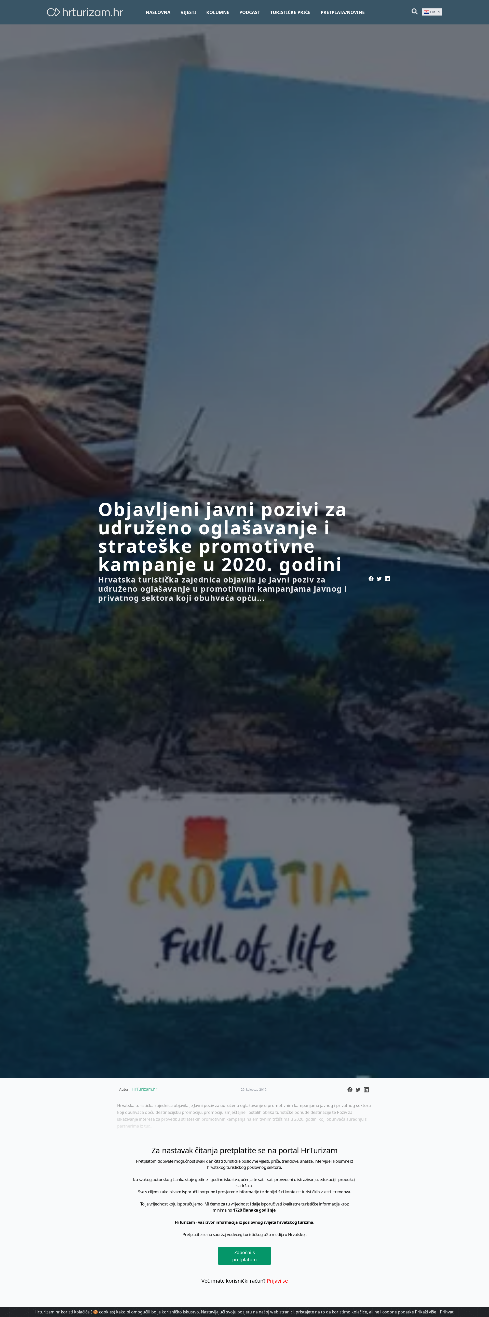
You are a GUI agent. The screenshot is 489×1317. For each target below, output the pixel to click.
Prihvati (447, 1312)
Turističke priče (290, 12)
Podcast (249, 12)
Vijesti (188, 12)
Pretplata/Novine (343, 12)
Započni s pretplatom (244, 1256)
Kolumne (217, 12)
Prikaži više (425, 1312)
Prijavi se (277, 1280)
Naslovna (158, 12)
